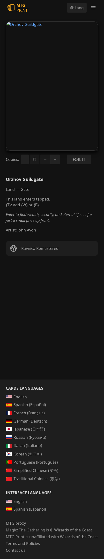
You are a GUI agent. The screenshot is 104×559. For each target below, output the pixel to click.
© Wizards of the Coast (71, 530)
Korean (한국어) (28, 454)
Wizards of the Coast (79, 536)
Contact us (15, 550)
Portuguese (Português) (36, 462)
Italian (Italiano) (28, 445)
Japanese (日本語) (29, 429)
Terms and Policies (23, 543)
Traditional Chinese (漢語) (37, 478)
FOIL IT (79, 159)
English (20, 397)
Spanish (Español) (30, 404)
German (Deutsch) (30, 421)
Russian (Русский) (30, 437)
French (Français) (29, 413)
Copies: (12, 159)
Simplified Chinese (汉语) (36, 470)
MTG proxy (16, 523)
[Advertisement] (52, 324)
